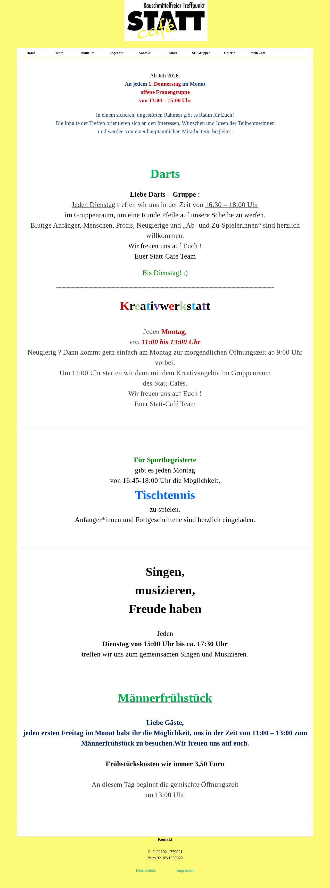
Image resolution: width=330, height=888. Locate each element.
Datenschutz (146, 870)
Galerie (229, 53)
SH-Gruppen (201, 53)
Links (173, 53)
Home (31, 53)
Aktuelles (87, 53)
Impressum (185, 870)
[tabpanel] (165, 102)
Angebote (116, 53)
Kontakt (144, 53)
